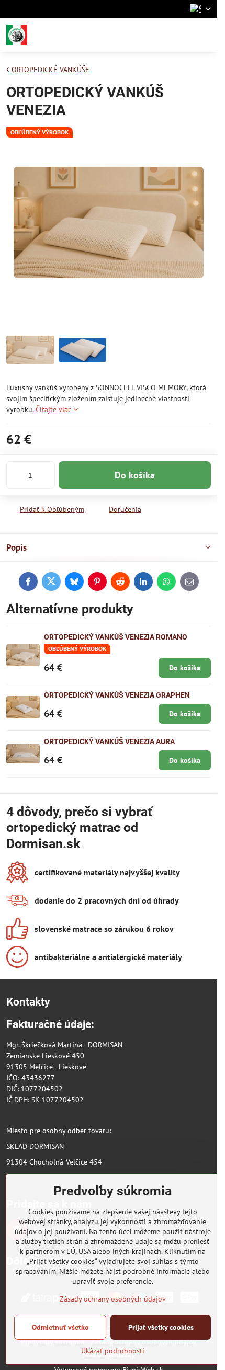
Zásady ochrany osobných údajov (113, 1299)
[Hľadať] (154, 35)
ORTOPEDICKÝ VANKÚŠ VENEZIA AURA (109, 741)
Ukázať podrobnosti (112, 1350)
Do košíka (135, 475)
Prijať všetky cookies (161, 1327)
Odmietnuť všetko (60, 1327)
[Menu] (204, 35)
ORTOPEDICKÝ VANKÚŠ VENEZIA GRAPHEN (117, 695)
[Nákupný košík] (179, 35)
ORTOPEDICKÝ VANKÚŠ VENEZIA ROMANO (115, 637)
